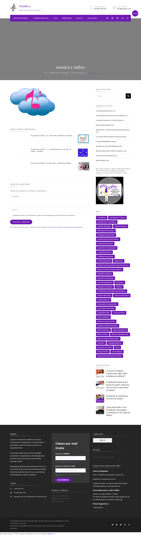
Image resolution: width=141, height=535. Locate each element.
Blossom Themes (35, 526)
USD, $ (102, 440)
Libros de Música (103, 317)
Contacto (79, 18)
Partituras (101, 343)
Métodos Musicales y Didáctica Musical (109, 151)
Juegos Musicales (104, 313)
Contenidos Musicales (105, 243)
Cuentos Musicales (104, 261)
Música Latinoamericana (120, 334)
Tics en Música (117, 352)
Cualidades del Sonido (105, 256)
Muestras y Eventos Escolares (108, 326)
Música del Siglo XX (119, 330)
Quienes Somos (67, 18)
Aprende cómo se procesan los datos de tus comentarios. (62, 227)
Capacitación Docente (20, 18)
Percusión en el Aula (105, 347)
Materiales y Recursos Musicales (59, 73)
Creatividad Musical (104, 252)
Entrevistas (119, 282)
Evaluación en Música (103, 125)
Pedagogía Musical (114, 343)
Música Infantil (103, 334)
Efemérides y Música (104, 274)
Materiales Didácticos (41, 18)
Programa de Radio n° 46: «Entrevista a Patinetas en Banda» (51, 135)
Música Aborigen (103, 330)
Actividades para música (104, 111)
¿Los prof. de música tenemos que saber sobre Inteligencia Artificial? (116, 373)
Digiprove (51, 534)
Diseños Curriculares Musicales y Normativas (113, 265)
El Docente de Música (105, 282)
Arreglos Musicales (104, 226)
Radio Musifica (101, 160)
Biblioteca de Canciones (106, 230)
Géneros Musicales (104, 295)
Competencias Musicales (106, 235)
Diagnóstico (118, 261)
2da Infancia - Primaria (117, 217)
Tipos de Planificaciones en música (109, 356)
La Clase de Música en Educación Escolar (110, 137)
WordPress (53, 526)
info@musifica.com (124, 9)
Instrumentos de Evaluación (107, 304)
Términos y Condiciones (60, 496)
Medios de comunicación (106, 321)
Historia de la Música (122, 295)
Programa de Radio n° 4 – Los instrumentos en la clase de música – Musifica (51, 150)
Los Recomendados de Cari (105, 141)
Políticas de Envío (58, 501)
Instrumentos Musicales (106, 308)
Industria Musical (104, 300)
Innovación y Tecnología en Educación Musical (113, 130)
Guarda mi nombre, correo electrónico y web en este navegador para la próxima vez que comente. (44, 215)
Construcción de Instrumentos (108, 239)
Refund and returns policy (61, 498)
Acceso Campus (92, 18)
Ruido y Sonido (103, 352)
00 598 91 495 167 (100, 9)
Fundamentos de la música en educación (112, 291)
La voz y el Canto (119, 313)
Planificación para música (105, 156)
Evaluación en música (105, 287)
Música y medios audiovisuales (108, 339)
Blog (55, 18)
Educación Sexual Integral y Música (110, 269)
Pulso (117, 347)
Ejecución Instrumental (105, 278)
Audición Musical (120, 226)
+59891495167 (19, 488)
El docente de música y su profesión (108, 120)
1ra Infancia (102, 217)
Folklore (119, 287)
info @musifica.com (20, 493)
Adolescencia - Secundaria (107, 222)
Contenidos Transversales (107, 248)
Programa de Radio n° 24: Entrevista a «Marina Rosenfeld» (51, 163)
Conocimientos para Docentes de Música (110, 115)
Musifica (25, 6)
